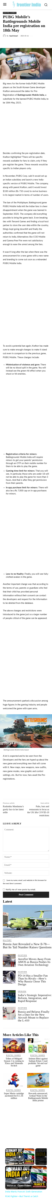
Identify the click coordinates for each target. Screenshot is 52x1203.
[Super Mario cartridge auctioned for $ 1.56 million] (14, 1080)
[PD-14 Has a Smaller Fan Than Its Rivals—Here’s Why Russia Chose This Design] (9, 977)
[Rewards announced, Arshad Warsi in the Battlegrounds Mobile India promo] (38, 1080)
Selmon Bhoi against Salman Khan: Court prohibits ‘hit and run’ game (38, 1062)
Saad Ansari (13, 36)
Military (7, 940)
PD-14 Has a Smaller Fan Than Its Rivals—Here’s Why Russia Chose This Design (33, 980)
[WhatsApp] (35, 43)
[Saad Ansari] (5, 35)
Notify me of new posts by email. (21, 889)
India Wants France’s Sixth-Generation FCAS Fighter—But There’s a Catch (26, 1169)
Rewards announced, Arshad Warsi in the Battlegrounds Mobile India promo (38, 1097)
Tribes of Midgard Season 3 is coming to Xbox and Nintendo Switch (14, 1062)
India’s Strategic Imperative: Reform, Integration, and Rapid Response (35, 997)
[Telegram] (41, 43)
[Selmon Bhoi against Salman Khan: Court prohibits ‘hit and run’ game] (38, 1045)
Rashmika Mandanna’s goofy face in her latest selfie (13, 809)
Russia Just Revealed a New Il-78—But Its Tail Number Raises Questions (27, 945)
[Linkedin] (28, 43)
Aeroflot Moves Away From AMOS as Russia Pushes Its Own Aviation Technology (34, 961)
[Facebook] (15, 43)
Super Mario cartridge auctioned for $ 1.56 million (14, 1095)
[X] (21, 43)
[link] (9, 1169)
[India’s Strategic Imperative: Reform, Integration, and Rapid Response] (9, 996)
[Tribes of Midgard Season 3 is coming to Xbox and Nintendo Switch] (14, 1045)
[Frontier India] (26, 4)
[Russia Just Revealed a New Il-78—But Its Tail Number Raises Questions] (27, 921)
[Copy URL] (48, 43)
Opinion (22, 991)
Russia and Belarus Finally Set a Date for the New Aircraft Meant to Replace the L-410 (33, 1016)
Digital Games (10, 13)
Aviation (22, 955)
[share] (42, 1168)
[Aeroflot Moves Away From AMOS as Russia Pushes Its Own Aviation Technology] (9, 960)
